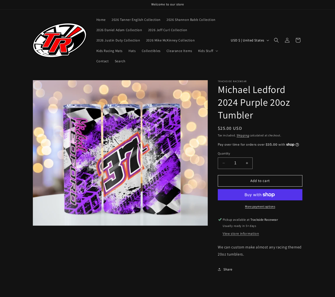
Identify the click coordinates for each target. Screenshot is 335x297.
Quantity (224, 153)
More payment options (260, 206)
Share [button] (227, 269)
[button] (207, 51)
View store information (241, 233)
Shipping (243, 135)
